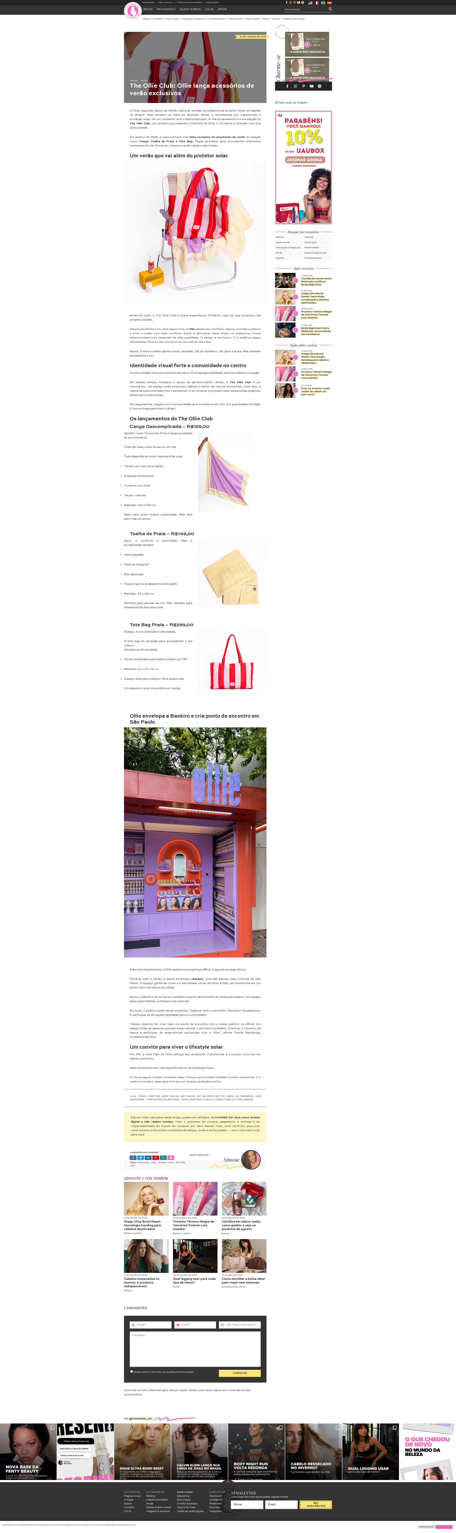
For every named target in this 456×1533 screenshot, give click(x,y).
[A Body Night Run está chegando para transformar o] (256, 1451)
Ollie (222, 404)
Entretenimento (217, 19)
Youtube (214, 1507)
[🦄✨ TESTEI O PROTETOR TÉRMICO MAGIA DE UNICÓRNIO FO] (85, 1451)
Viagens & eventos (158, 1511)
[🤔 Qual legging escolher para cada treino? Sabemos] (370, 1451)
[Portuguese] (323, 2)
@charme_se (140, 1418)
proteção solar (239, 1054)
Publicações (212, 2)
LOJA (127, 1511)
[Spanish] (329, 2)
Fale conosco (165, 2)
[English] (310, 2)
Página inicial (132, 1496)
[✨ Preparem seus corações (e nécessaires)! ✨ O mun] (427, 1451)
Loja (209, 9)
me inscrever (316, 1505)
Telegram (215, 1511)
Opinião (276, 19)
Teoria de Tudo (186, 1507)
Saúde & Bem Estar (294, 19)
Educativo (183, 1496)
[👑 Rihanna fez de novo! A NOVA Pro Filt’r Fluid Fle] (28, 1451)
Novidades (166, 9)
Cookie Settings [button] (426, 1527)
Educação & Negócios (194, 19)
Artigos (128, 1500)
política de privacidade (181, 1372)
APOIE (222, 9)
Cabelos (158, 19)
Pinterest (215, 1503)
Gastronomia (236, 19)
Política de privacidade (189, 2)
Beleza (147, 19)
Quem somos (190, 9)
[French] (317, 2)
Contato (129, 1507)
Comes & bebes (187, 1503)
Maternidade (253, 19)
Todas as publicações (190, 1511)
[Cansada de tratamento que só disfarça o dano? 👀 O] (142, 1451)
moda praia (142, 1163)
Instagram (215, 1500)
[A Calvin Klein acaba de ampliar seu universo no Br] (199, 1451)
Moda (266, 19)
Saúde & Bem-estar (158, 1507)
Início (148, 9)
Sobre (128, 1503)
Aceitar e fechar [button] (444, 1527)
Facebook (215, 1496)
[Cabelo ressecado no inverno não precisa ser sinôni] (313, 1451)
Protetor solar (166, 1163)
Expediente (148, 2)
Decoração (173, 19)
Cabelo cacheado (157, 1500)
